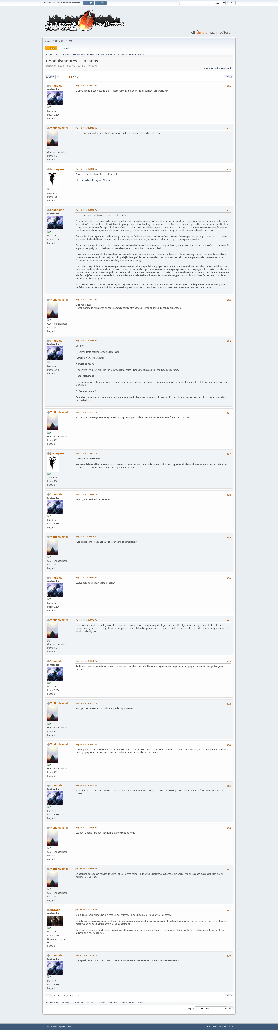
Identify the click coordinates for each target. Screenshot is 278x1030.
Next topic (226, 68)
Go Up (48, 995)
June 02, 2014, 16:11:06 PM (86, 868)
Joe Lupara (57, 169)
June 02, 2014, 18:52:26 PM (86, 909)
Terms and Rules (219, 1026)
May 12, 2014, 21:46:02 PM (86, 494)
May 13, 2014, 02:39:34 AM (86, 536)
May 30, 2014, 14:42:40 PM (86, 744)
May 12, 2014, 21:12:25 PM (86, 412)
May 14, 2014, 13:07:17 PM (86, 620)
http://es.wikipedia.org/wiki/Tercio (93, 180)
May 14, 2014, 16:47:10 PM (86, 703)
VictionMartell (59, 128)
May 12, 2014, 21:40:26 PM (86, 453)
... (78, 76)
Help (208, 1026)
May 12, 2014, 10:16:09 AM (86, 169)
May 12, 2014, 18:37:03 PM (86, 340)
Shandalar (57, 85)
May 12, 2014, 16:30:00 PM (86, 210)
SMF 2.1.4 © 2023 (49, 1027)
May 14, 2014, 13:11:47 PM (86, 661)
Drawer (55, 909)
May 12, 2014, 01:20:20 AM (86, 85)
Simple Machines (64, 1027)
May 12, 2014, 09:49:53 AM (86, 128)
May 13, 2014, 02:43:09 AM (86, 577)
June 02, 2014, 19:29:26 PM (86, 955)
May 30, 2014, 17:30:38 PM (86, 827)
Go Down (50, 77)
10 (81, 76)
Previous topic (211, 68)
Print (229, 77)
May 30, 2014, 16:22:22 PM (86, 785)
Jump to (190, 1008)
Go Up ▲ (232, 1026)
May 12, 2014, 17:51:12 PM (86, 299)
